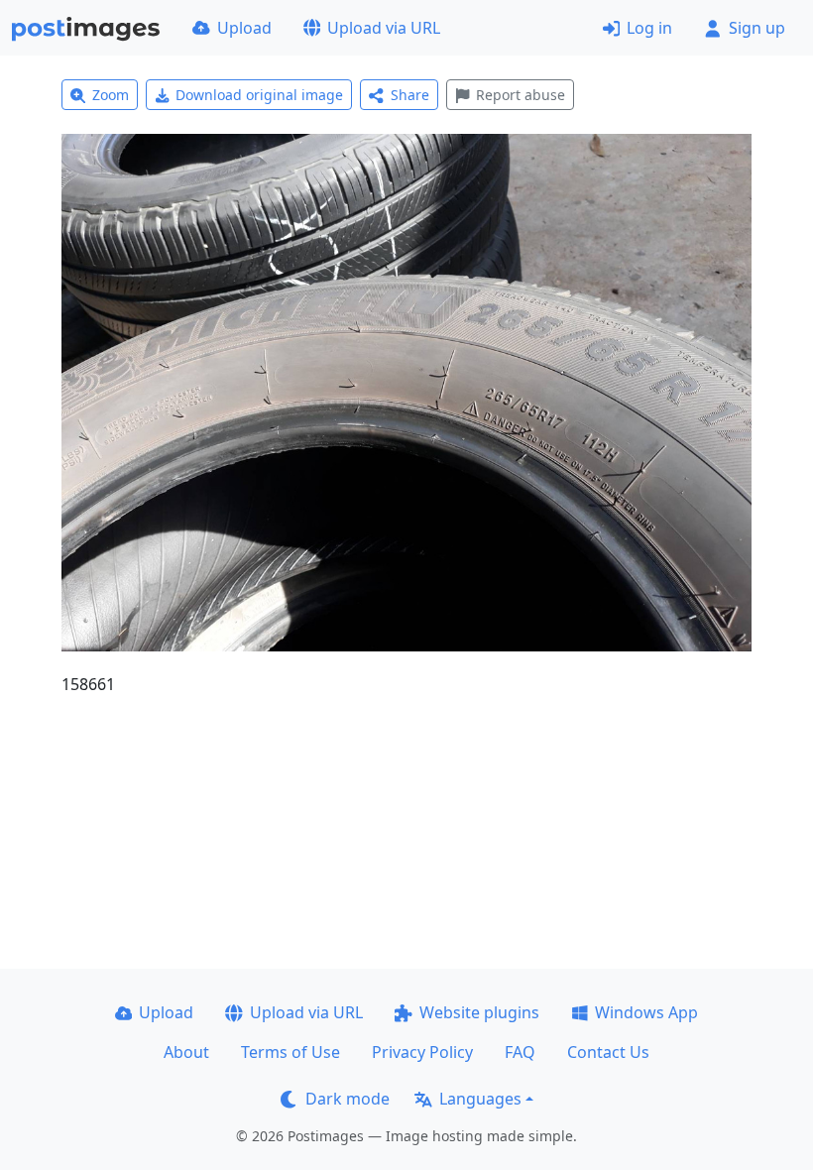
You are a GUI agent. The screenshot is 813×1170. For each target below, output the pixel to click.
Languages (480, 1099)
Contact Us (608, 1052)
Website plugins (479, 1012)
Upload (244, 28)
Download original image (259, 94)
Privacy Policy (422, 1052)
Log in (649, 28)
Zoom (110, 94)
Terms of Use (290, 1052)
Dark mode (347, 1099)
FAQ (520, 1052)
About (186, 1052)
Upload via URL (383, 28)
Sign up (757, 28)
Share (410, 94)
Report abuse (520, 94)
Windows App (646, 1012)
